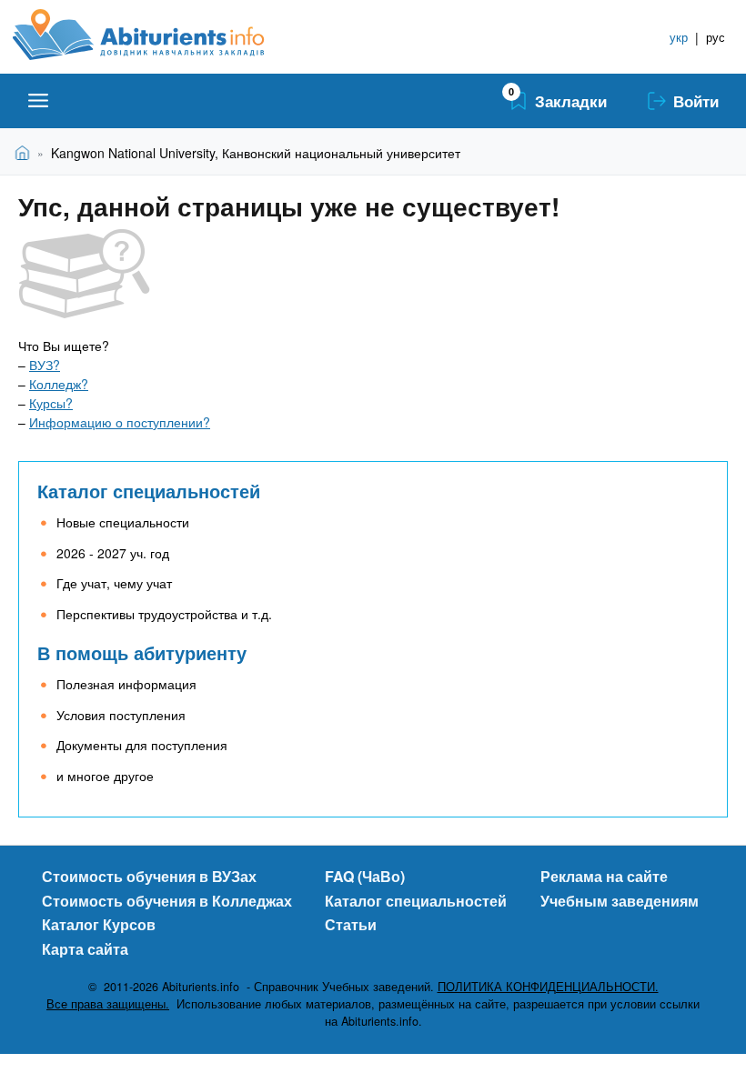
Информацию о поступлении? (119, 422)
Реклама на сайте (604, 876)
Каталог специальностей (148, 490)
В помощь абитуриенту (142, 652)
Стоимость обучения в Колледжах (167, 900)
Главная (26, 152)
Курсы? (51, 403)
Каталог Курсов (99, 924)
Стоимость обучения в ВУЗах (149, 876)
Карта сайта (85, 948)
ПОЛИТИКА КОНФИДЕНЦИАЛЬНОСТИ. (548, 986)
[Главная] (159, 34)
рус (715, 36)
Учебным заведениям (619, 900)
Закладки (571, 101)
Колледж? (58, 384)
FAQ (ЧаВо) (365, 876)
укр (679, 36)
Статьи (351, 924)
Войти (696, 101)
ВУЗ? (44, 365)
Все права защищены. (107, 1004)
